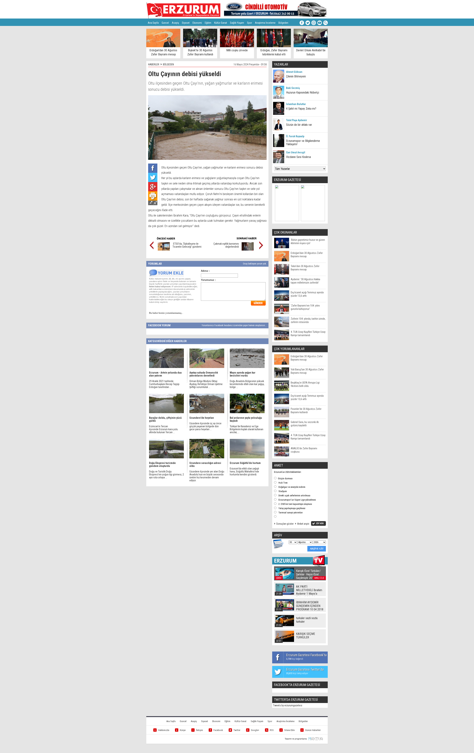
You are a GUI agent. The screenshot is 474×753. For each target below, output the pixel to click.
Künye (183, 730)
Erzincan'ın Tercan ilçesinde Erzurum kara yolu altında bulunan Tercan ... (163, 429)
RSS (272, 730)
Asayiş (175, 22)
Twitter (236, 730)
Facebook (218, 730)
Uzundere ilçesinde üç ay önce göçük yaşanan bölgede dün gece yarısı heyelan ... (205, 426)
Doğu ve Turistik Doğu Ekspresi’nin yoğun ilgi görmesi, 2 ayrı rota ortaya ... (166, 474)
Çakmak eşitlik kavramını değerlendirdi (226, 245)
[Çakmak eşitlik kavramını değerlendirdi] (248, 249)
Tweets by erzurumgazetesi (287, 705)
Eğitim (208, 22)
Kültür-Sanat (220, 22)
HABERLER (153, 64)
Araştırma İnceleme (265, 22)
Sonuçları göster (285, 523)
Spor (249, 22)
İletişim (199, 730)
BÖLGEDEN (168, 64)
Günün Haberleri (313, 730)
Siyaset (186, 22)
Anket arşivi (303, 523)
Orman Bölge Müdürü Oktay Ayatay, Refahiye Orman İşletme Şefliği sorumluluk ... (206, 384)
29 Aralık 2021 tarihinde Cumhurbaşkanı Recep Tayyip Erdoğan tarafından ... (164, 384)
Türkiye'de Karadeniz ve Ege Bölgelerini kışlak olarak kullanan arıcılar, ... (246, 429)
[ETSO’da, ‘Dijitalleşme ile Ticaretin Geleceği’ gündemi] (164, 249)
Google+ (255, 730)
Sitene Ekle (289, 730)
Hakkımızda (163, 730)
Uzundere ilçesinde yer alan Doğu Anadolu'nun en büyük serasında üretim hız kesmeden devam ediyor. (206, 476)
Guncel (165, 22)
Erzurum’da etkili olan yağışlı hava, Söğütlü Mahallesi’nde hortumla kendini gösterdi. (244, 471)
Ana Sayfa (153, 22)
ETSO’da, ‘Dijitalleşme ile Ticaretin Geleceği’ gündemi (187, 245)
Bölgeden (283, 22)
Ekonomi (197, 22)
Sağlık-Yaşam (237, 22)
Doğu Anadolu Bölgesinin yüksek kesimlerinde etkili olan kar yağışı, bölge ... (247, 384)
